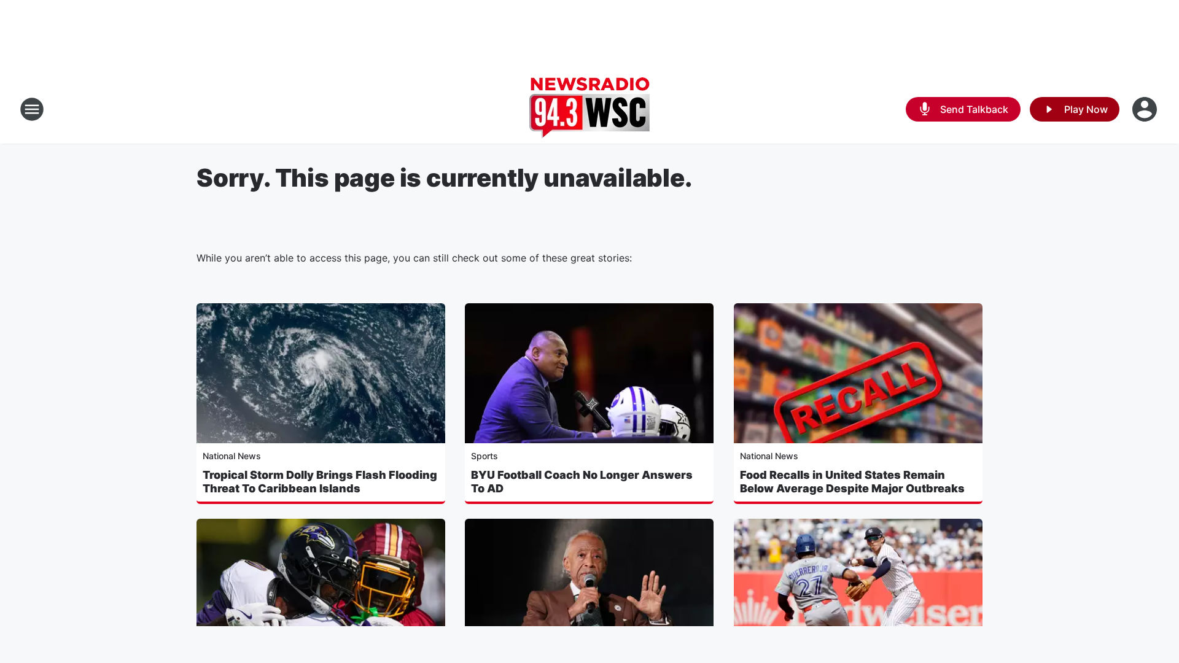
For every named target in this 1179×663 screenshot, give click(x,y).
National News (232, 456)
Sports (484, 456)
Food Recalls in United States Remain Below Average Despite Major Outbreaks (852, 481)
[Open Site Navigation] (32, 109)
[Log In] (1145, 109)
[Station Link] (589, 109)
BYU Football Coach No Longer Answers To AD (582, 481)
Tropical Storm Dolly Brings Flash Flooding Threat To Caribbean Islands (320, 481)
